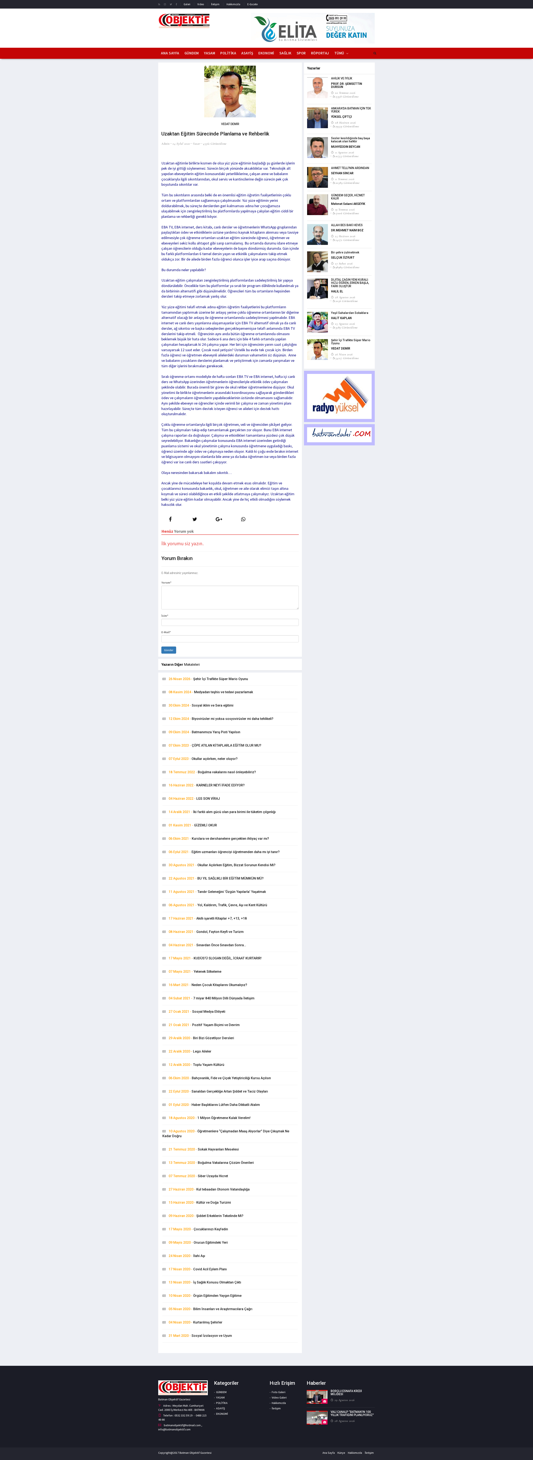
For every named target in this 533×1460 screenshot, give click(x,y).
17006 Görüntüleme (347, 213)
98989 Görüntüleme (347, 267)
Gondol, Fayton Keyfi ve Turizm (206, 932)
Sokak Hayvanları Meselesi (204, 1149)
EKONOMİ (266, 53)
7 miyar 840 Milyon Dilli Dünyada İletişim (211, 998)
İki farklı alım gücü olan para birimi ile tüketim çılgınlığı (222, 812)
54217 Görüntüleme (347, 358)
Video (200, 4)
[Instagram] (165, 4)
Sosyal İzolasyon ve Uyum (200, 1336)
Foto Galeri (278, 1392)
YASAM (209, 53)
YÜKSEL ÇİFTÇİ (341, 116)
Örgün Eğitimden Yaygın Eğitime (205, 1296)
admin (165, 143)
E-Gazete (252, 4)
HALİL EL (337, 291)
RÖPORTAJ (320, 53)
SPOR (301, 53)
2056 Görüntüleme (346, 301)
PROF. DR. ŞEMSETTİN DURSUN (346, 85)
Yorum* (166, 582)
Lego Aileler (190, 1051)
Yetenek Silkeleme (195, 972)
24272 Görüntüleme (347, 240)
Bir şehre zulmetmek (345, 252)
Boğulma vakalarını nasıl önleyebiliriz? (212, 772)
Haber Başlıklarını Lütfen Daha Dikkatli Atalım (214, 1105)
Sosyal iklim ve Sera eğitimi (201, 705)
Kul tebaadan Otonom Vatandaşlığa (209, 1189)
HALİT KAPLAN (341, 318)
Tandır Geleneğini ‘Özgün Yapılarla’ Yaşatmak (217, 892)
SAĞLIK (285, 53)
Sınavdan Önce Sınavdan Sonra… (207, 945)
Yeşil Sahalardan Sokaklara (349, 313)
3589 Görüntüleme (346, 327)
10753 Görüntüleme (347, 156)
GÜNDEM (191, 53)
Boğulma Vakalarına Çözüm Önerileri (211, 1163)
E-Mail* (166, 632)
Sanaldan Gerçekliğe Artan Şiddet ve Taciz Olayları (218, 1091)
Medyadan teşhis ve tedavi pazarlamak (211, 692)
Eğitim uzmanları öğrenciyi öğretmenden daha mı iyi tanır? (224, 852)
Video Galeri (279, 1397)
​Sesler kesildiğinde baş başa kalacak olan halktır (350, 140)
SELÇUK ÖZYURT (343, 257)
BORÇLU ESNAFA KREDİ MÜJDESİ (346, 1392)
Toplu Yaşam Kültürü (196, 1065)
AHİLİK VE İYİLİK (341, 78)
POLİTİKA (228, 53)
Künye (341, 1453)
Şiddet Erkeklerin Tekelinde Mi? (206, 1216)
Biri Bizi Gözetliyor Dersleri (201, 1038)
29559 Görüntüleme (347, 126)
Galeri (187, 4)
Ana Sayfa (170, 53)
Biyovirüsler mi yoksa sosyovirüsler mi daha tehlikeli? (221, 719)
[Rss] (159, 4)
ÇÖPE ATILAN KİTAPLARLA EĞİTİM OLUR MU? (215, 745)
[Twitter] (171, 4)
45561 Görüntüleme (215, 143)
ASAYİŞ (247, 53)
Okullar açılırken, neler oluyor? (203, 759)
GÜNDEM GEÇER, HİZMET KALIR (348, 197)
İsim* (164, 616)
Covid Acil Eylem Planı (198, 1269)
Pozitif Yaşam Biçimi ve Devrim (204, 1025)
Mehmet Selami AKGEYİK (348, 204)
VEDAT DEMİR (340, 348)
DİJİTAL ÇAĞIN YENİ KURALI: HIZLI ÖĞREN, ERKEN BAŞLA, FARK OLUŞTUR (350, 283)
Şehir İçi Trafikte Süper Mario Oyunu (208, 679)
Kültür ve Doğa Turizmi (200, 1202)
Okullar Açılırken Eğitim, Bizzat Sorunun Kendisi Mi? (222, 865)
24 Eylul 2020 (181, 143)
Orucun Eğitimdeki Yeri (198, 1242)
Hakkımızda (233, 4)
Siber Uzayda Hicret (198, 1176)
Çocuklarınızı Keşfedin (198, 1229)
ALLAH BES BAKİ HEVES (347, 225)
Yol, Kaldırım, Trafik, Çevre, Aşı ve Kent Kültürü (218, 905)
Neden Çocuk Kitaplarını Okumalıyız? (208, 985)
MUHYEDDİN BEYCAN (345, 146)
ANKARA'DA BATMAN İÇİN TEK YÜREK (351, 110)
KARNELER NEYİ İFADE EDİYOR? (207, 785)
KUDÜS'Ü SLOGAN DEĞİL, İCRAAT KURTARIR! (215, 958)
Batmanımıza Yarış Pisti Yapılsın (204, 732)
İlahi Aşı (187, 1256)
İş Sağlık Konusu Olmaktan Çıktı (205, 1282)
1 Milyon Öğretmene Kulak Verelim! (209, 1118)
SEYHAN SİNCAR (342, 173)
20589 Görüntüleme (347, 183)
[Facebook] (176, 4)
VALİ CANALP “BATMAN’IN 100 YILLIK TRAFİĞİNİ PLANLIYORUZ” (352, 1413)
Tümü (339, 53)
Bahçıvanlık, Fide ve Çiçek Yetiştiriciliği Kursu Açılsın (220, 1078)
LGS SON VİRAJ (194, 799)
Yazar (196, 143)
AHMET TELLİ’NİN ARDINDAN (350, 168)
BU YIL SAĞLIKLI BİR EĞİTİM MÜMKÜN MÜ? (216, 878)
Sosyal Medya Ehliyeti (197, 1012)
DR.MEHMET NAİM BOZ (347, 230)
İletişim (215, 4)
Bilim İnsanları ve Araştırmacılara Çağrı (210, 1309)
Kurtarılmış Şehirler (195, 1322)
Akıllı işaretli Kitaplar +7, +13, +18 (208, 918)
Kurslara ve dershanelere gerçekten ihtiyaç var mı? (219, 839)
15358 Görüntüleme (347, 96)
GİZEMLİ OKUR (193, 825)
